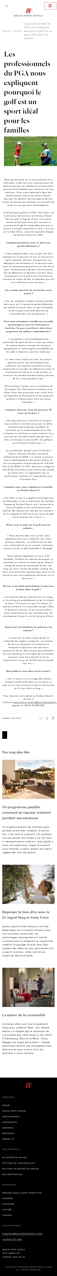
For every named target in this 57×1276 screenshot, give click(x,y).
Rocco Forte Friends (14, 1111)
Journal (17, 30)
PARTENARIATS (9, 1122)
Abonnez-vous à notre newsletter (22, 1193)
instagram (8, 1204)
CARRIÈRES (7, 1128)
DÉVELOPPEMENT (11, 1117)
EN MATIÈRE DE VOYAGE (14, 1157)
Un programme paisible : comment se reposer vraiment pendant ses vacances (26, 812)
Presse (6, 1105)
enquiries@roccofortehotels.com (22, 1234)
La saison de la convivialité (23, 1015)
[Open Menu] (6, 6)
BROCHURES (8, 1133)
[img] (28, 779)
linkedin (7, 1215)
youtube (7, 1210)
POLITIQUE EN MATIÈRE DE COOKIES (20, 1169)
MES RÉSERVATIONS (12, 1174)
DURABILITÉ (8, 1139)
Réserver (50, 6)
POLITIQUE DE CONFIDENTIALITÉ (18, 1163)
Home (5, 30)
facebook (7, 1198)
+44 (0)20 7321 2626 (12, 1239)
